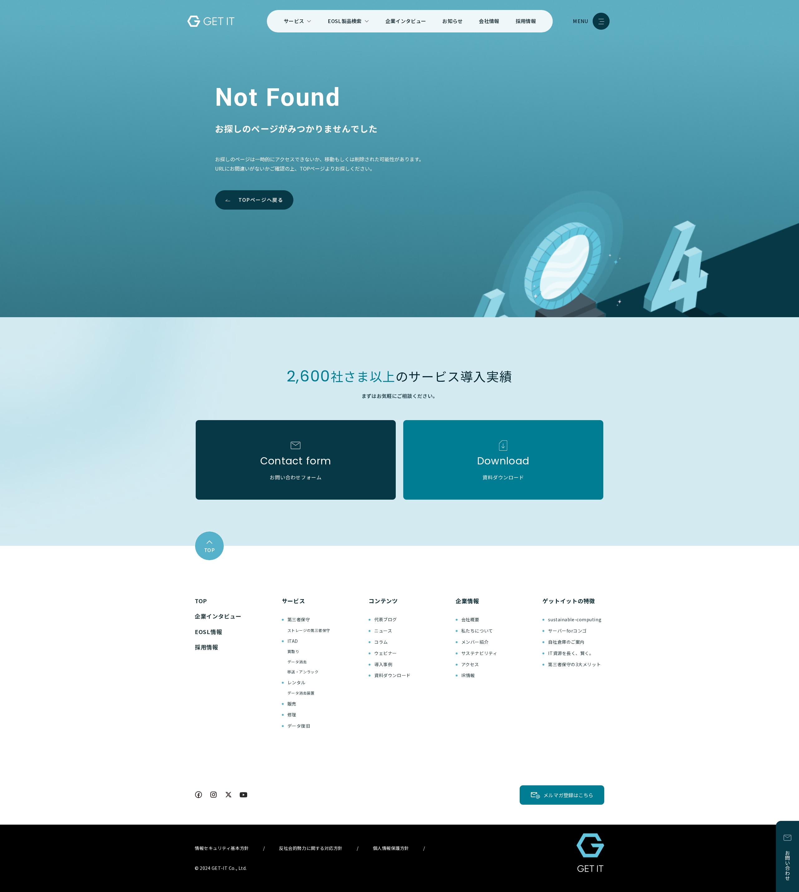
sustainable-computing (574, 619)
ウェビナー (385, 653)
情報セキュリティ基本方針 (222, 848)
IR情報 (468, 675)
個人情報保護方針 (391, 848)
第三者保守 (298, 619)
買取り (293, 651)
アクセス (470, 664)
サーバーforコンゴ (567, 631)
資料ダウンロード (392, 675)
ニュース (383, 631)
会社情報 (489, 21)
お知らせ (452, 21)
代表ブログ (385, 619)
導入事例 (383, 664)
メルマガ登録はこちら (568, 795)
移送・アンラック (303, 671)
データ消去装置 (301, 693)
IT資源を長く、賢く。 (571, 653)
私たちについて (477, 631)
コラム (381, 642)
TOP (201, 601)
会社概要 (470, 619)
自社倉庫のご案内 (566, 642)
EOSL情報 (208, 632)
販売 (292, 704)
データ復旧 (298, 726)
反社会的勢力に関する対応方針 (311, 848)
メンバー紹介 (474, 642)
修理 (292, 714)
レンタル (296, 682)
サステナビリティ (479, 653)
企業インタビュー (405, 21)
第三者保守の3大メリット (574, 664)
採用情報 (526, 21)
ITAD (292, 641)
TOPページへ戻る (260, 199)
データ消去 (297, 661)
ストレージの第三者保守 (308, 630)
